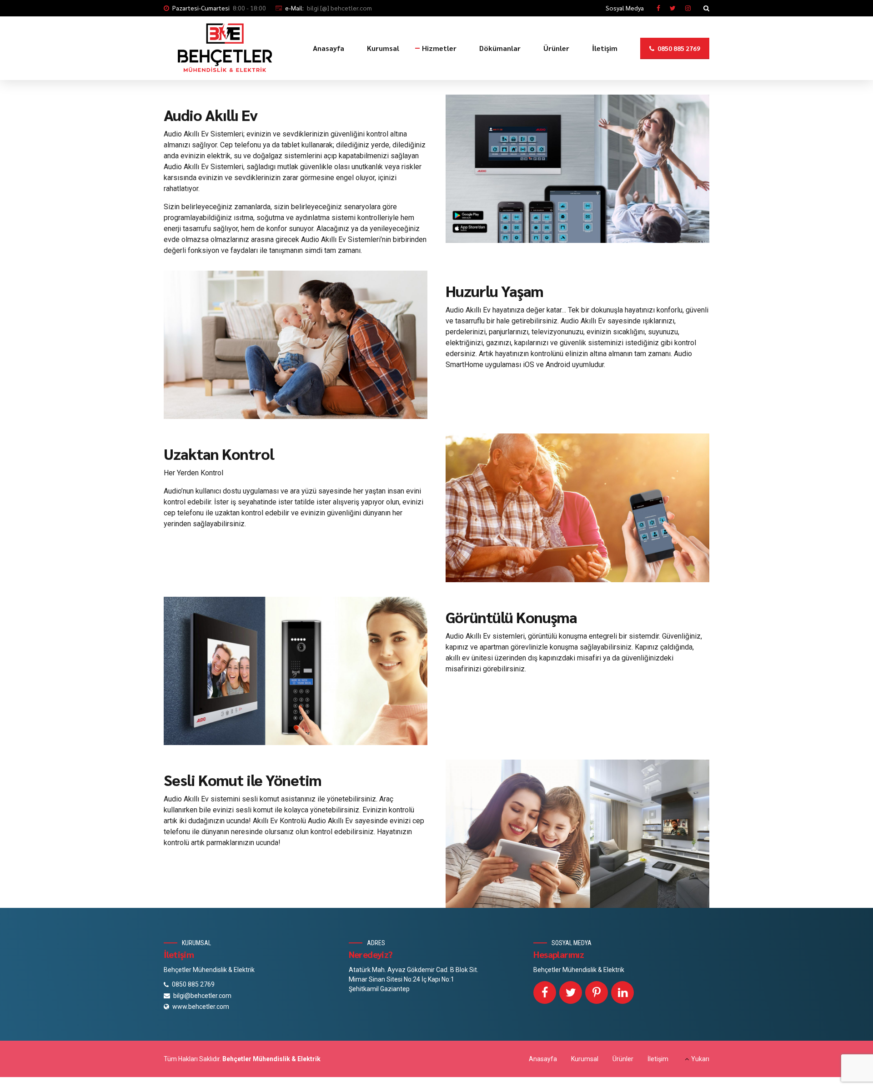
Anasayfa (328, 48)
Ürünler (556, 48)
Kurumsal (383, 48)
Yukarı (700, 1059)
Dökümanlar (500, 48)
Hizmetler (439, 48)
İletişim (604, 48)
